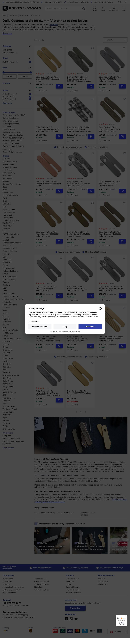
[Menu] (125, 616)
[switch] (121, 623)
